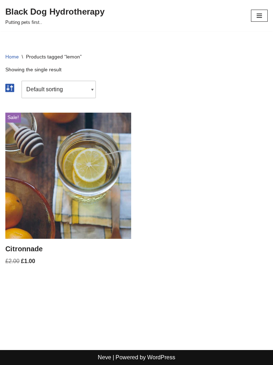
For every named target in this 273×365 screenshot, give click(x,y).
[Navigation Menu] (259, 16)
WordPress (161, 357)
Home (12, 57)
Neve (104, 357)
